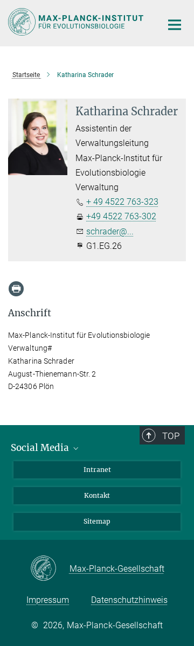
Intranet (97, 470)
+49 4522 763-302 (121, 216)
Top (170, 435)
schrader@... (110, 231)
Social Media (41, 447)
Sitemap (97, 521)
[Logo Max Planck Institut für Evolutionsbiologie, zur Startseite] (77, 22)
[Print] (16, 289)
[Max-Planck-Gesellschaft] (50, 569)
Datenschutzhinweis (129, 600)
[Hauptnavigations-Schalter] (174, 25)
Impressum (47, 600)
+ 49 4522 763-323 (122, 202)
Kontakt (97, 495)
